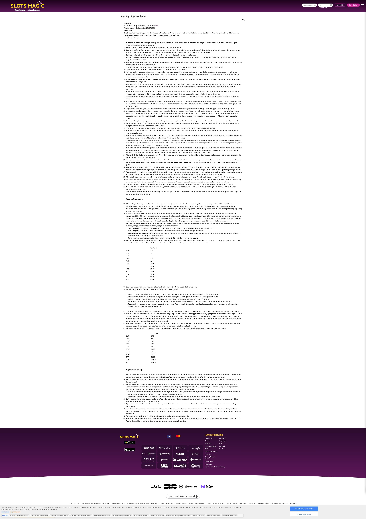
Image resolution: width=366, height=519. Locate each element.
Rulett (221, 443)
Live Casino (222, 449)
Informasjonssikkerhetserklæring (211, 467)
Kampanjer (208, 443)
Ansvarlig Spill (209, 461)
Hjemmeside (208, 438)
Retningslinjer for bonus (210, 458)
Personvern (208, 454)
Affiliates (208, 449)
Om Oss (207, 441)
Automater (222, 438)
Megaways (222, 441)
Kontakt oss (208, 464)
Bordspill (222, 446)
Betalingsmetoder (210, 446)
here (156, 26)
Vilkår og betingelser (211, 451)
